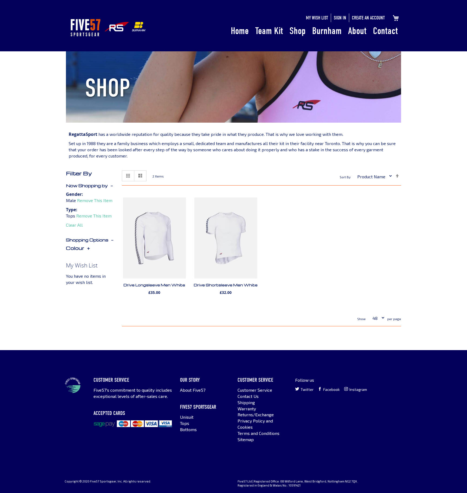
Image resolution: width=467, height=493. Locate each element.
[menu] (314, 31)
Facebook (331, 389)
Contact (385, 30)
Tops (184, 423)
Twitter (307, 389)
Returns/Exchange (256, 414)
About (357, 30)
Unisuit (187, 417)
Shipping (246, 402)
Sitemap (246, 439)
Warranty (247, 408)
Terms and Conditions (258, 433)
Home (240, 30)
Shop (297, 30)
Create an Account (368, 18)
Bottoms (188, 429)
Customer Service (255, 390)
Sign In (340, 18)
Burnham (327, 30)
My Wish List (317, 18)
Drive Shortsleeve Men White (226, 285)
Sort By (345, 177)
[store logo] (86, 27)
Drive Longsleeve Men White (154, 285)
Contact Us (248, 396)
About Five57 (192, 390)
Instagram (358, 389)
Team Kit (269, 30)
